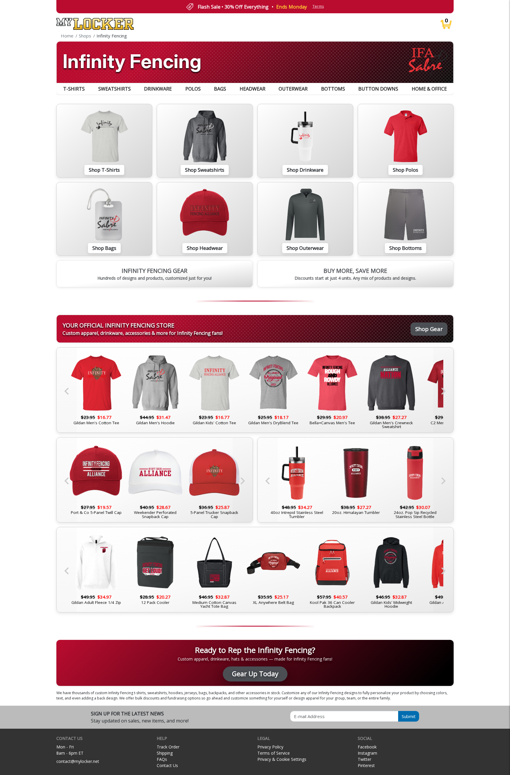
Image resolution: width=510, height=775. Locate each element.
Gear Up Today (255, 673)
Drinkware (158, 89)
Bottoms (333, 89)
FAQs (162, 759)
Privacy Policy (270, 747)
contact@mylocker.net (77, 761)
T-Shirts (74, 89)
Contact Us (167, 765)
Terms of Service (273, 753)
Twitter (364, 759)
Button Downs (378, 89)
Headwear (252, 89)
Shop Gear (429, 328)
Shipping (165, 753)
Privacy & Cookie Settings (281, 759)
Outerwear (293, 89)
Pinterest (366, 765)
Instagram (367, 753)
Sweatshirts (114, 89)
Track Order (168, 747)
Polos (193, 89)
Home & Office (429, 89)
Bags (220, 89)
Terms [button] (318, 6)
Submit (409, 716)
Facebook (367, 747)
